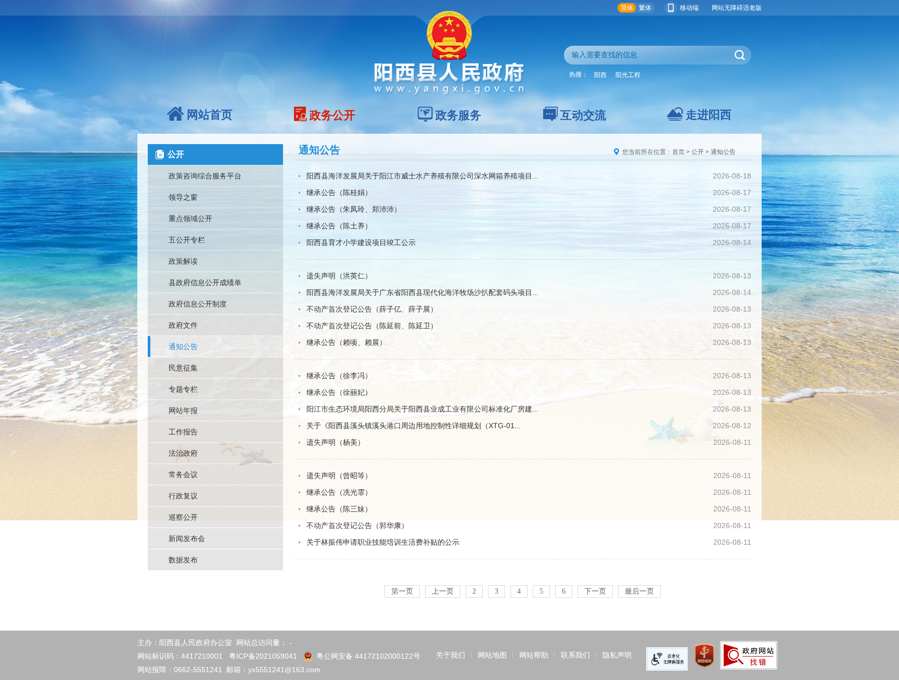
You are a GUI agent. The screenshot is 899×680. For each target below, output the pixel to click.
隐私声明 (617, 655)
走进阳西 (708, 114)
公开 (697, 152)
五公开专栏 (187, 240)
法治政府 (183, 453)
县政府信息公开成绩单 (205, 282)
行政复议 (183, 496)
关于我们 (450, 655)
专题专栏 (183, 389)
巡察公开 (183, 517)
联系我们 (575, 655)
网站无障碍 (727, 7)
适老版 (752, 7)
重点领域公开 (190, 218)
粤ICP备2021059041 (263, 656)
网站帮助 (533, 655)
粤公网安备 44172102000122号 (368, 656)
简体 (627, 7)
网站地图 (492, 655)
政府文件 (183, 325)
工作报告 (183, 432)
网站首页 (210, 114)
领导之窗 (183, 197)
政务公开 (332, 115)
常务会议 (183, 474)
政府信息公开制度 (198, 304)
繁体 (645, 7)
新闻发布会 (187, 538)
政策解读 (183, 261)
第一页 (402, 591)
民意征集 (183, 368)
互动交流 (583, 115)
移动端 (689, 7)
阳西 (600, 75)
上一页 (443, 591)
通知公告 (183, 346)
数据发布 (183, 560)
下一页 (595, 591)
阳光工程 (627, 75)
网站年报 (183, 410)
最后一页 (639, 591)
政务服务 (458, 115)
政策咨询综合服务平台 (205, 176)
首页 (678, 152)
